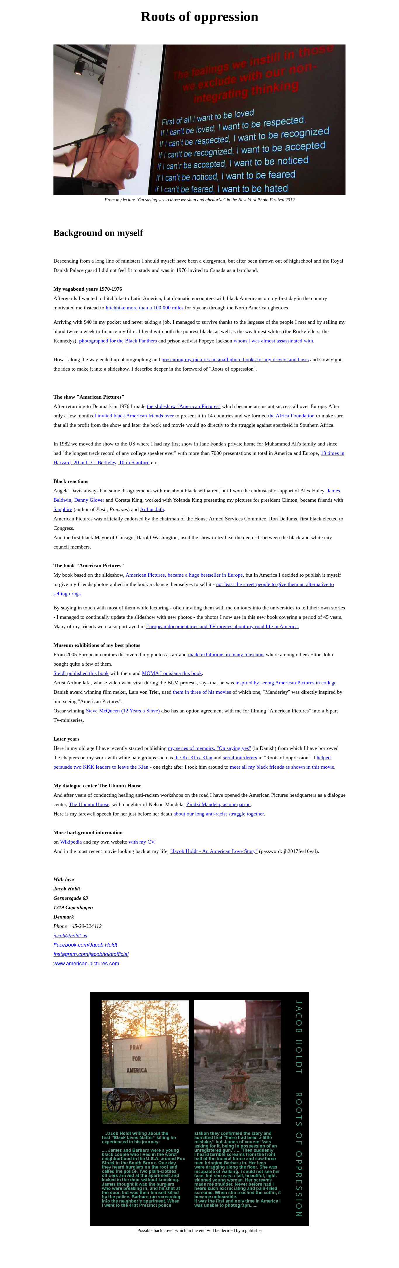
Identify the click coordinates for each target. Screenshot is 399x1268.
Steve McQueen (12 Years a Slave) (123, 711)
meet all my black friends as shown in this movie (282, 767)
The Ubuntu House (89, 804)
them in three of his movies (202, 692)
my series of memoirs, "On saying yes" (209, 748)
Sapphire (62, 509)
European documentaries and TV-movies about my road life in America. (222, 626)
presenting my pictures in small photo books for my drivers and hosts (235, 359)
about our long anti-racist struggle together (219, 814)
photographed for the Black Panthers (118, 341)
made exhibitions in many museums (226, 654)
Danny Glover (89, 500)
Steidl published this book (81, 673)
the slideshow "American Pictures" (184, 406)
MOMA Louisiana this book (172, 673)
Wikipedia (71, 842)
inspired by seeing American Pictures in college (285, 683)
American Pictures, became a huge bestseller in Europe (184, 575)
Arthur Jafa (152, 509)
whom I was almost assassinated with (273, 341)
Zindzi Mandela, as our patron (218, 804)
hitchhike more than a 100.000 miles (144, 308)
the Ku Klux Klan (193, 757)
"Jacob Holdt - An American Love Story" (214, 851)
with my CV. (142, 842)
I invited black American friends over (134, 416)
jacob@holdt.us (70, 935)
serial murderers (240, 757)
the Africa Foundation (291, 416)
